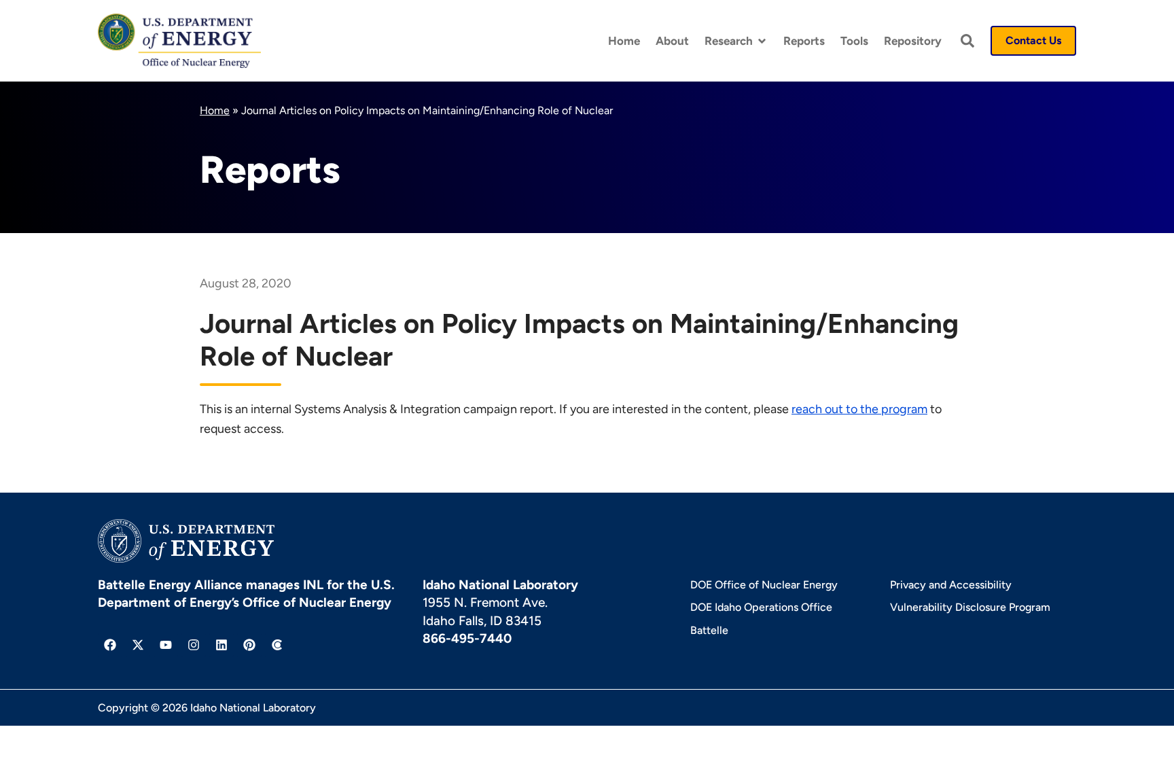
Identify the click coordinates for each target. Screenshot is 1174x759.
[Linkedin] (221, 645)
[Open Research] (762, 41)
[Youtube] (166, 645)
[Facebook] (110, 645)
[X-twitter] (138, 645)
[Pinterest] (249, 645)
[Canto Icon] (277, 645)
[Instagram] (193, 645)
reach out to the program (859, 409)
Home (215, 110)
